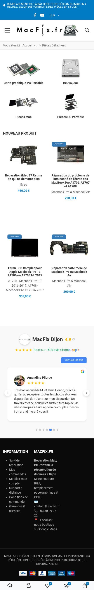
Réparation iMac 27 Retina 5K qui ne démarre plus (23, 177)
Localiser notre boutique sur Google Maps (45, 524)
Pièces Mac (23, 117)
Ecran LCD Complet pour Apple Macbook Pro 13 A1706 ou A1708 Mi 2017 (25, 271)
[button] (87, 30)
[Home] (10, 585)
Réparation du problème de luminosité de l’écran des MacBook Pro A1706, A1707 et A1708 (70, 181)
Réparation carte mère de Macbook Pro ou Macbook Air (69, 271)
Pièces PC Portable (70, 117)
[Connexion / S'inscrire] (28, 585)
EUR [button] (52, 15)
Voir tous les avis (73, 360)
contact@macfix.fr (47, 506)
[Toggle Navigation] (7, 30)
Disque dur (70, 83)
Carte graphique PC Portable (24, 83)
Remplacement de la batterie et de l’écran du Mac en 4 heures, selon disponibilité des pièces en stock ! (46, 5)
